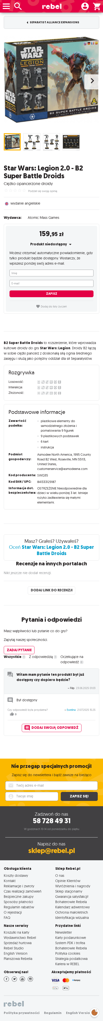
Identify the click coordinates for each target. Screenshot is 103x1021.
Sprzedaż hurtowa (18, 943)
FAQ (7, 917)
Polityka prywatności (22, 1012)
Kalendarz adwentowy (72, 907)
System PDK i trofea (70, 943)
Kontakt (10, 881)
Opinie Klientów (67, 881)
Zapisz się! (79, 796)
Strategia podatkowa (71, 958)
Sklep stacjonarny (68, 891)
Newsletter (63, 932)
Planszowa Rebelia (18, 958)
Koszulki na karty (16, 932)
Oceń (51, 550)
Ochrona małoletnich (71, 912)
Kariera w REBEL (67, 964)
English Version (16, 953)
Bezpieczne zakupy (19, 896)
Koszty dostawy (16, 875)
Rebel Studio (14, 948)
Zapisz (51, 294)
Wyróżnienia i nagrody (72, 886)
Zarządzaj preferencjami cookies (94, 1011)
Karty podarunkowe (70, 937)
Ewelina (71, 710)
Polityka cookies (67, 953)
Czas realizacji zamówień (23, 891)
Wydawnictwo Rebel (20, 937)
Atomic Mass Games (43, 217)
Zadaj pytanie (19, 650)
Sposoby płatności (18, 902)
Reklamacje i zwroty (19, 886)
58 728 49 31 (51, 820)
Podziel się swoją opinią (42, 191)
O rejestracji (13, 912)
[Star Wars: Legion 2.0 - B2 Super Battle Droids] (51, 79)
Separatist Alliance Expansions (54, 22)
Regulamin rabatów (19, 907)
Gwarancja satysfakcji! (71, 896)
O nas (59, 875)
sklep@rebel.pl (51, 850)
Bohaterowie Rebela (71, 902)
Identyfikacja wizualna (72, 917)
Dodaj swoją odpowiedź (55, 727)
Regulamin (53, 1012)
